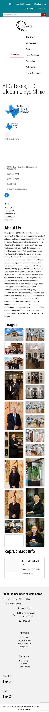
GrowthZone (27, 709)
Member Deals (24, 647)
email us (26, 621)
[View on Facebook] (6, 197)
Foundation (30, 61)
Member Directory (24, 641)
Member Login (40, 4)
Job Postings (28, 8)
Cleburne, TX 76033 (26, 615)
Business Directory (23, 4)
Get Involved (31, 67)
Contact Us (41, 8)
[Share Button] (7, 135)
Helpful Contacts (24, 667)
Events (29, 49)
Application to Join (24, 644)
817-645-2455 (26, 608)
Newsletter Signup (24, 661)
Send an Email (27, 574)
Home (10, 4)
